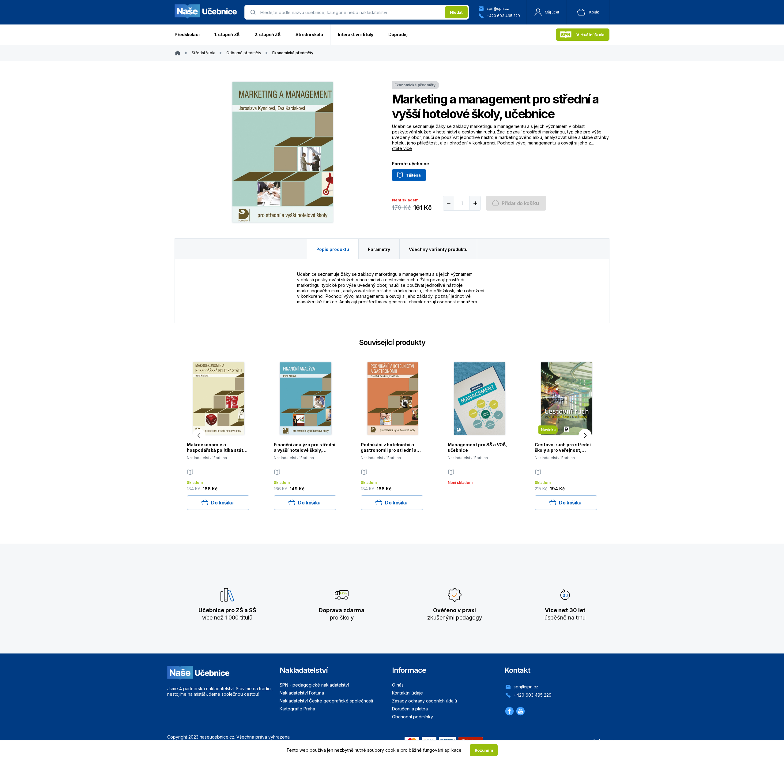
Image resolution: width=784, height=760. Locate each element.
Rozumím (484, 750)
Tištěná (413, 175)
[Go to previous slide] (198, 435)
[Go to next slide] (585, 435)
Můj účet (552, 12)
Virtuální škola (590, 34)
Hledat (456, 12)
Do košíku (222, 503)
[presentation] (351, 12)
